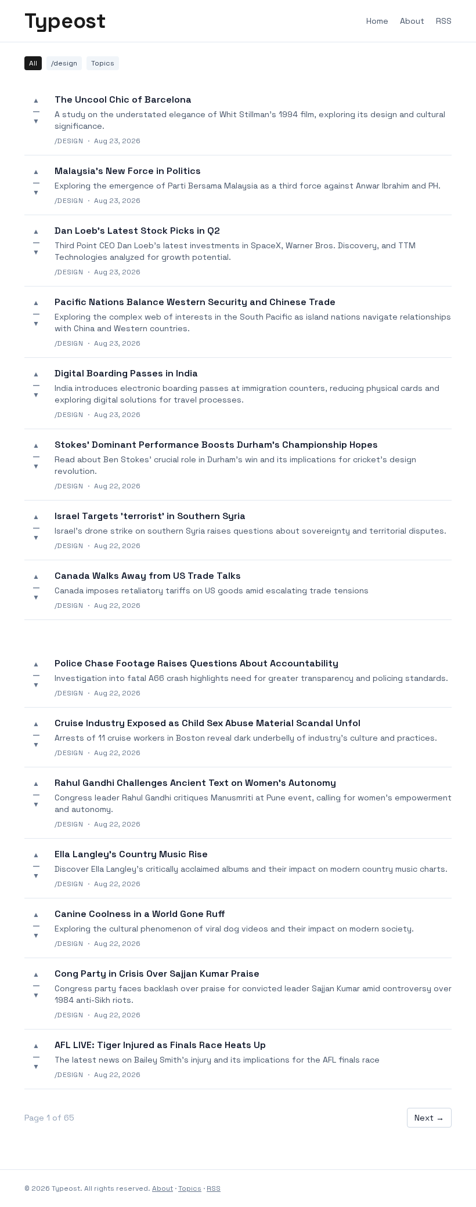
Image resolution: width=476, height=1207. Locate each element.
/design (64, 63)
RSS (444, 21)
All (33, 63)
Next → (429, 1117)
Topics (102, 63)
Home (377, 21)
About (412, 21)
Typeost (65, 20)
